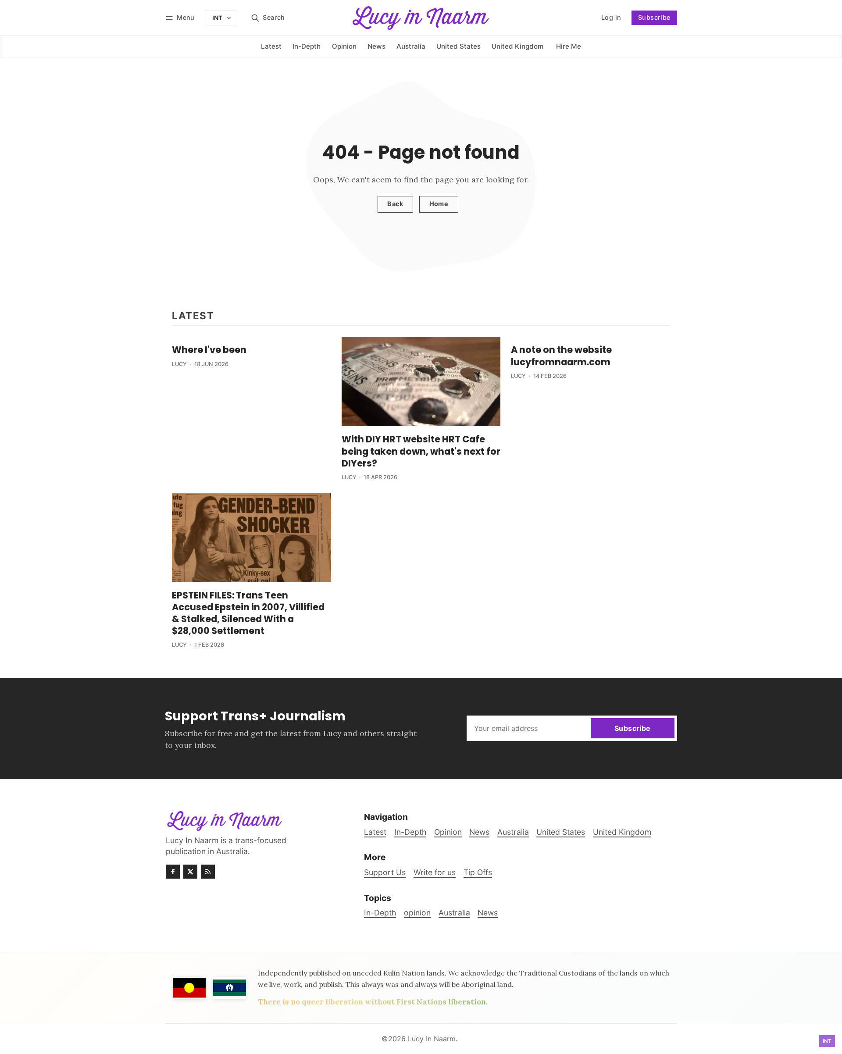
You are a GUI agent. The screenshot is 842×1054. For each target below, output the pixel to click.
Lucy (179, 364)
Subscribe (654, 17)
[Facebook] (173, 872)
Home (439, 203)
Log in (601, 20)
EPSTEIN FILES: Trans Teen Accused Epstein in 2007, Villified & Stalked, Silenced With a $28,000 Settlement (248, 613)
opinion (417, 912)
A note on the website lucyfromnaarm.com (561, 355)
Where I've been (209, 349)
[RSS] (208, 872)
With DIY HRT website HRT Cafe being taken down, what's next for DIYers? (421, 451)
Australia (454, 912)
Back (395, 203)
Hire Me (568, 46)
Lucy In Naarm (432, 1038)
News (488, 912)
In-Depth (380, 912)
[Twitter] (190, 872)
